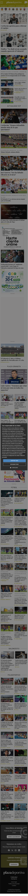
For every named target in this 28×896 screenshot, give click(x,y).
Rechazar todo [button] (14, 464)
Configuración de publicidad (19, 452)
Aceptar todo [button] (14, 460)
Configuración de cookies (14, 455)
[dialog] (14, 446)
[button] (14, 467)
